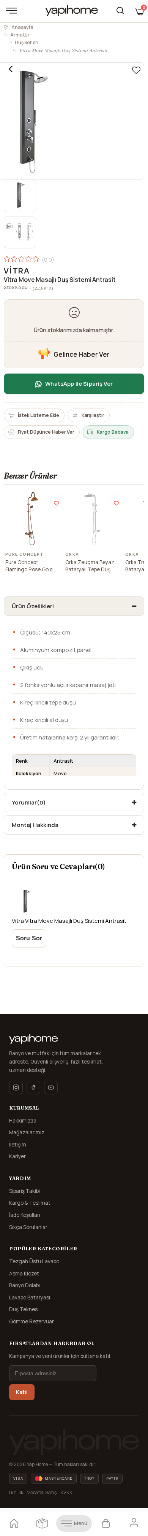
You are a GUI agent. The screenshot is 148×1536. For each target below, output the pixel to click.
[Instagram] (16, 1087)
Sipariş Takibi (24, 1191)
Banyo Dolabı (24, 1285)
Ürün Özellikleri (33, 606)
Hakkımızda (22, 1120)
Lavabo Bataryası (29, 1297)
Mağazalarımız (26, 1132)
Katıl (22, 1392)
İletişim (17, 1144)
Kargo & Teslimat (29, 1202)
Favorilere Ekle (56, 500)
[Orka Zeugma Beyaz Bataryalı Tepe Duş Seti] (92, 518)
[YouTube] (51, 1087)
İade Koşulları (24, 1215)
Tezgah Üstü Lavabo (34, 1261)
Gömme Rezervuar (31, 1321)
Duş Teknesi (24, 1309)
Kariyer (17, 1156)
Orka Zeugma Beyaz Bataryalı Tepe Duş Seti (89, 566)
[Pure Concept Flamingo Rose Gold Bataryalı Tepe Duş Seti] (32, 518)
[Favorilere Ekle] (136, 70)
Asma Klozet (24, 1273)
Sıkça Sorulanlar (28, 1227)
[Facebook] (33, 1087)
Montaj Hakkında (35, 825)
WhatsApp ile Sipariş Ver (79, 384)
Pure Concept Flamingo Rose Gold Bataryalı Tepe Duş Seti (29, 566)
